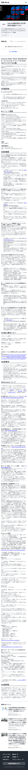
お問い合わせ (6, 759)
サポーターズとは (6, 754)
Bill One (20, 391)
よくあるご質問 (21, 680)
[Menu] (26, 2)
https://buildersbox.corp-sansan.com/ (11, 646)
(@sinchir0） (9, 319)
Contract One (11, 392)
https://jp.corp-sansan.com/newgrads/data (13, 550)
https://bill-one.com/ (11, 430)
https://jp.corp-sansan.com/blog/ (10, 640)
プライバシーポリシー (17, 759)
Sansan (12, 389)
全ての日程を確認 (13, 51)
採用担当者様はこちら (14, 763)
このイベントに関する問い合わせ (19, 41)
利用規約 (14, 757)
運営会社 (14, 754)
